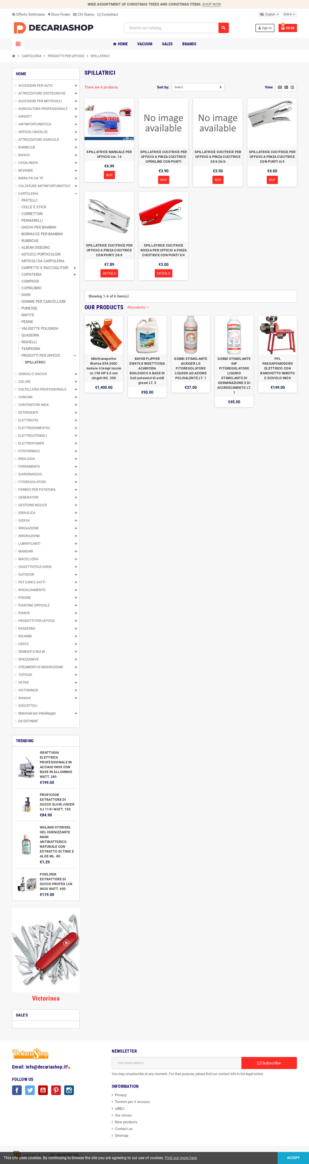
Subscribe (271, 1063)
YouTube (43, 1090)
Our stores (123, 1115)
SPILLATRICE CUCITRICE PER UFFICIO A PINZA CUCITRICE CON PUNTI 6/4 (272, 156)
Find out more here (181, 1158)
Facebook (17, 1090)
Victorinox (46, 998)
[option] (104, 361)
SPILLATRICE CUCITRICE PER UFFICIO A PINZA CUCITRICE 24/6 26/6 (218, 156)
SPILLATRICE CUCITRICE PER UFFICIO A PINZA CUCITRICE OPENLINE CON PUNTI (163, 156)
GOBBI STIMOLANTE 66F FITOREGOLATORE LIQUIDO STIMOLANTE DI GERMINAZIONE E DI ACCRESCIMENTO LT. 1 (234, 375)
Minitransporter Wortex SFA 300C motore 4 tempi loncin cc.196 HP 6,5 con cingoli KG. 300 (103, 368)
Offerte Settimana (28, 14)
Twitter (30, 1090)
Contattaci (109, 14)
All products (138, 307)
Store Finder (59, 14)
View (269, 87)
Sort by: (163, 87)
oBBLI (119, 1108)
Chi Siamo (85, 14)
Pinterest (56, 1090)
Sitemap (121, 1135)
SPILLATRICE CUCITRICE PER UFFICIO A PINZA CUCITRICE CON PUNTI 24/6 (109, 250)
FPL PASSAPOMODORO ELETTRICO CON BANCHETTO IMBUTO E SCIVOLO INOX (277, 368)
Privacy (120, 1095)
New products (126, 1122)
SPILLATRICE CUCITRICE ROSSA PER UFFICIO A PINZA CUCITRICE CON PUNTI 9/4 (163, 250)
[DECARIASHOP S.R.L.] (55, 28)
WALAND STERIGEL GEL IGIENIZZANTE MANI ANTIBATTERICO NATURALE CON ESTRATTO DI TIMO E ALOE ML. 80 (57, 841)
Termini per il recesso (132, 1102)
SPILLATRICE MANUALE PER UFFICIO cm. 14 (109, 154)
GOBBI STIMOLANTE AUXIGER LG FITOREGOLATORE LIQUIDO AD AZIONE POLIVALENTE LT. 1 (190, 368)
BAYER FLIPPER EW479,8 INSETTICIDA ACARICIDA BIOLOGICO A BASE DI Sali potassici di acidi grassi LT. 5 (147, 371)
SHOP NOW (211, 4)
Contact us (124, 1129)
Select (178, 87)
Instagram (69, 1090)
